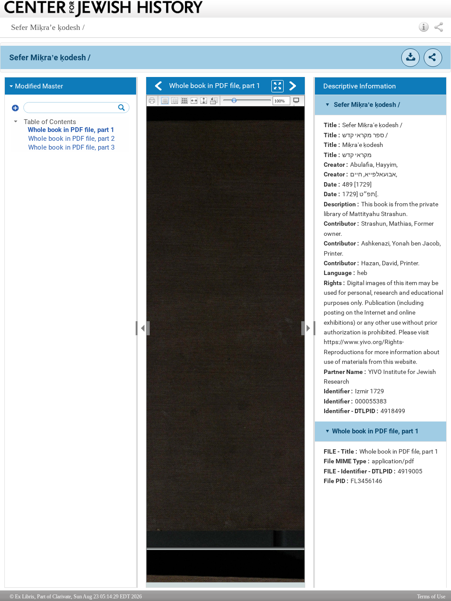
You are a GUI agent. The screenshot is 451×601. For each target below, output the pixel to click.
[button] (424, 27)
